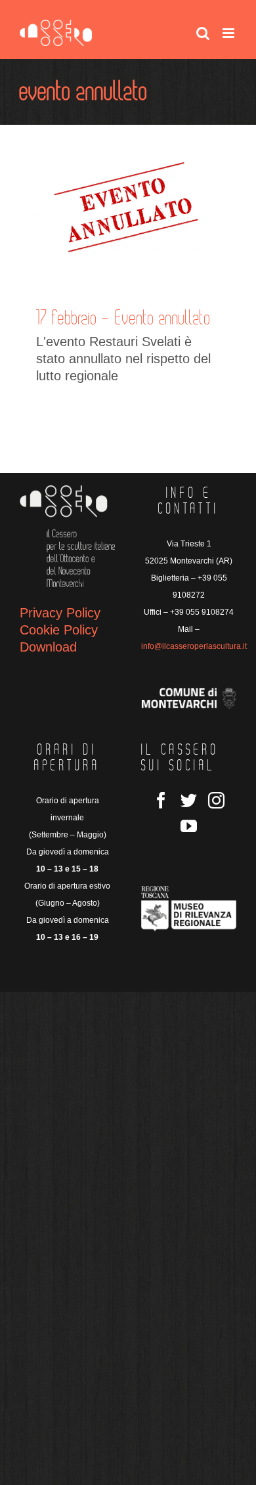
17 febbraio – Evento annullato (123, 318)
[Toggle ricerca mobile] (202, 33)
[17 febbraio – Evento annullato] (128, 216)
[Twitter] (189, 800)
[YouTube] (189, 826)
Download (48, 647)
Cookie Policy (59, 630)
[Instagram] (216, 800)
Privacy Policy (60, 613)
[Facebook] (161, 800)
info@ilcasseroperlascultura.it (194, 646)
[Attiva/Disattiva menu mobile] (229, 33)
